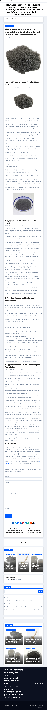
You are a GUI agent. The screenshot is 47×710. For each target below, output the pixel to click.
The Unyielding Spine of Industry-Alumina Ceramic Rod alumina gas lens (20, 612)
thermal (23, 38)
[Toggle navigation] (4, 9)
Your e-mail (7, 482)
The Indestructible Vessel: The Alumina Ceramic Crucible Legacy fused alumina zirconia (23, 606)
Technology (41, 705)
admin (24, 542)
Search (8, 587)
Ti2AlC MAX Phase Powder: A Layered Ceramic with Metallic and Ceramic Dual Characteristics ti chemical (22, 33)
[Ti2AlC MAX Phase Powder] (23, 102)
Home (32, 702)
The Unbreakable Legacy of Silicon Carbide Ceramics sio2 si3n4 (18, 600)
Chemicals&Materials (9, 26)
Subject (6, 488)
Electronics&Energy (33, 705)
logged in (12, 579)
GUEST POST (40, 707)
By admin (7, 38)
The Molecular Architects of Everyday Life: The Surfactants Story (18, 603)
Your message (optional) (10, 493)
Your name (7, 476)
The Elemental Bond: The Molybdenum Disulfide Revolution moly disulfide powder (21, 609)
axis (20, 38)
